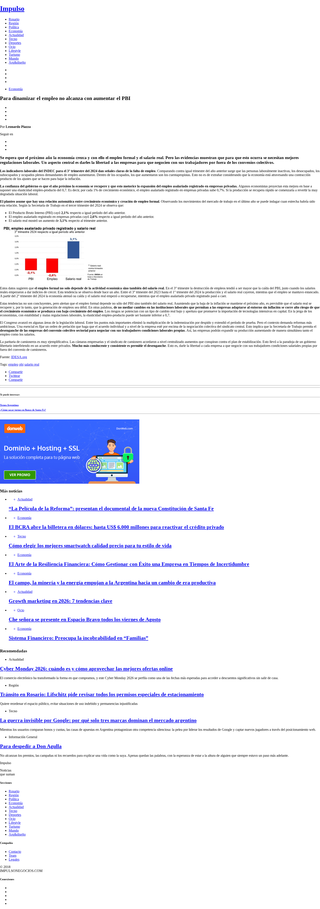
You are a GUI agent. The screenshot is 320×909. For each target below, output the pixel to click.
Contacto (15, 851)
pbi (21, 364)
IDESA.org (19, 357)
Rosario (14, 19)
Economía (16, 31)
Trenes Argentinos (9, 405)
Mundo (14, 58)
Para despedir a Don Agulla (31, 746)
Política (14, 27)
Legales (14, 859)
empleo (13, 364)
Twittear (14, 376)
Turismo (14, 54)
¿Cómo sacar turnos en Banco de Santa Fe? (23, 410)
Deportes (15, 43)
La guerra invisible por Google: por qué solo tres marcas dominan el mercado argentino (98, 720)
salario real (31, 364)
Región (14, 23)
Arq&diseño (17, 62)
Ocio (12, 47)
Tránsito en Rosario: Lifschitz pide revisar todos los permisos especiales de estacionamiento (102, 694)
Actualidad (16, 35)
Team (12, 855)
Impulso (12, 8)
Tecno (13, 39)
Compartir (16, 372)
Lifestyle (15, 51)
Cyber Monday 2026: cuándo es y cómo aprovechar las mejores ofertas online (86, 669)
